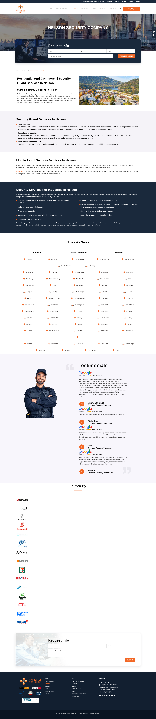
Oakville (67, 350)
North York (42, 350)
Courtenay (29, 279)
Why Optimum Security (78, 681)
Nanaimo (130, 292)
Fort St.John (30, 285)
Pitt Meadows (29, 305)
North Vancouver (79, 298)
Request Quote (126, 56)
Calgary (29, 259)
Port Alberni (54, 305)
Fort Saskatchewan (67, 266)
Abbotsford (29, 272)
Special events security (27, 133)
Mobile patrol (20, 171)
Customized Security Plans (79, 693)
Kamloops (79, 285)
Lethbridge (92, 266)
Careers (74, 686)
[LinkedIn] (154, 35)
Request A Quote (131, 8)
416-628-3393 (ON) (134, 1)
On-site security (24, 124)
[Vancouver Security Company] (22, 8)
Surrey (130, 318)
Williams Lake (129, 331)
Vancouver (104, 324)
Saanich (29, 318)
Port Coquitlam (79, 305)
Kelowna (104, 285)
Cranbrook (79, 279)
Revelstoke (104, 311)
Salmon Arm (55, 318)
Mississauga (130, 344)
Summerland (105, 318)
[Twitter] (154, 32)
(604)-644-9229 (107, 691)
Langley (54, 292)
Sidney (79, 318)
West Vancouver (54, 331)
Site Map (47, 693)
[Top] (153, 503)
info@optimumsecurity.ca (109, 689)
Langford (29, 292)
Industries (84, 9)
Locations (74, 9)
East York (80, 344)
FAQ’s (73, 691)
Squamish (29, 324)
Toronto (29, 344)
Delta (129, 279)
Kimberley (129, 285)
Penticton (130, 298)
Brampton (54, 344)
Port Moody (104, 305)
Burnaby (54, 272)
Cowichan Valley (54, 279)
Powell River (130, 305)
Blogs (94, 9)
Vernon (129, 324)
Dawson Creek (104, 279)
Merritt (105, 292)
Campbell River (80, 272)
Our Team (74, 683)
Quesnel (79, 311)
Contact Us (112, 9)
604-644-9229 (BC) (106, 1)
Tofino (80, 324)
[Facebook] (154, 29)
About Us (102, 9)
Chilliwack (104, 272)
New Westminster (54, 298)
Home (50, 9)
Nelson (29, 298)
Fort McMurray (129, 259)
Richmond (129, 311)
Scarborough (92, 350)
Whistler (79, 331)
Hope (54, 285)
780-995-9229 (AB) (120, 1)
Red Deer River (80, 259)
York (117, 350)
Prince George (29, 311)
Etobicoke (104, 344)
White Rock (104, 331)
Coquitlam (129, 272)
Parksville (105, 298)
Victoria (29, 331)
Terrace (54, 324)
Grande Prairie (104, 259)
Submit (130, 660)
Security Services (61, 9)
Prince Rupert (54, 311)
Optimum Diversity (77, 688)
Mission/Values (76, 696)
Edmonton (54, 259)
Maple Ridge (80, 292)
